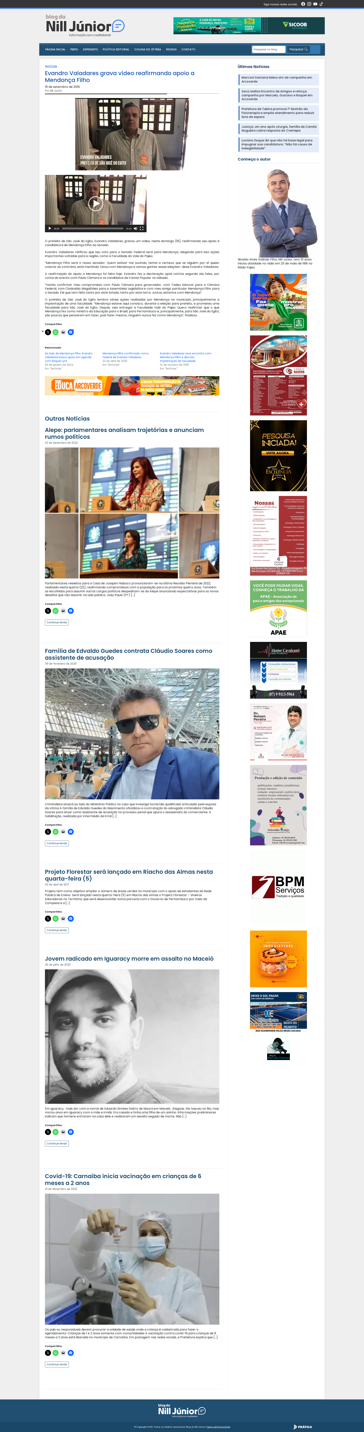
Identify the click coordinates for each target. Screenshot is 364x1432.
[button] (95, 203)
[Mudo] (135, 228)
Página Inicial (55, 49)
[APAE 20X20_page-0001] (278, 608)
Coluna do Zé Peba (147, 49)
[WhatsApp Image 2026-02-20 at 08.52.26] (278, 455)
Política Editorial (116, 49)
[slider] (92, 228)
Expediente (90, 49)
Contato (188, 49)
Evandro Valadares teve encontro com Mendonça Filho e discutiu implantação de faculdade (185, 357)
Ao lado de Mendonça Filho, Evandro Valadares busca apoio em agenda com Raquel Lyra (69, 357)
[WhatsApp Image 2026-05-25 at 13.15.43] (278, 375)
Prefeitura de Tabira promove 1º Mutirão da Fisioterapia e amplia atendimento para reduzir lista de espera (278, 113)
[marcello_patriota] (278, 1048)
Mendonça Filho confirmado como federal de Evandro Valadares (126, 355)
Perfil (74, 49)
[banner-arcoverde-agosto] (132, 385)
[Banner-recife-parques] (278, 302)
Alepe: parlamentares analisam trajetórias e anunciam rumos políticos (124, 433)
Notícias (51, 66)
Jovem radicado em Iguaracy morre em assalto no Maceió (129, 959)
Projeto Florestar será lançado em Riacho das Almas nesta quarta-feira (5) (129, 875)
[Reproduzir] (50, 228)
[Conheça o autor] (278, 212)
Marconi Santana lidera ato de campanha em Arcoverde (277, 80)
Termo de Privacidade (218, 1426)
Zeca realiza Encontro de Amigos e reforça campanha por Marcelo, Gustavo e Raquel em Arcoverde (277, 95)
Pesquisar (296, 49)
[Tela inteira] (142, 228)
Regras (171, 49)
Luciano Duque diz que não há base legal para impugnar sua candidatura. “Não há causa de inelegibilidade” (277, 144)
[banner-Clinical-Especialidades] (278, 535)
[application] (96, 203)
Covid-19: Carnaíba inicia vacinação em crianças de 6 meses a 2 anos (123, 1179)
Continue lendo (57, 622)
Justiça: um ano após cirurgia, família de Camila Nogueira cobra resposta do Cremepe (279, 129)
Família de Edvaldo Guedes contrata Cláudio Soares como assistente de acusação (128, 654)
